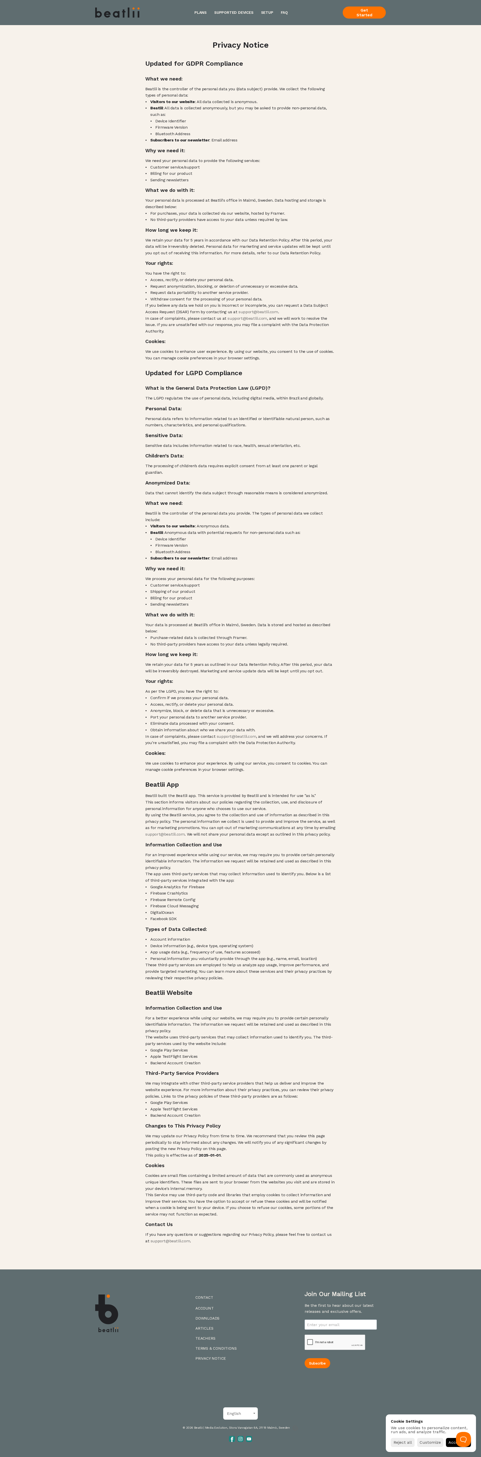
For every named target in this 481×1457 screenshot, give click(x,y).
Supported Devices (234, 12)
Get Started (364, 12)
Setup (267, 12)
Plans (200, 12)
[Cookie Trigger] (295, 1428)
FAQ (284, 12)
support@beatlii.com (258, 311)
